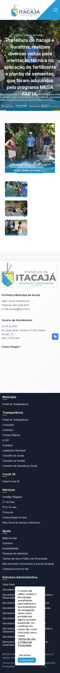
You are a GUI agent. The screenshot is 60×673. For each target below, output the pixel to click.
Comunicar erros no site (15, 568)
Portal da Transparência (15, 419)
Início (19, 35)
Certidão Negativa (12, 497)
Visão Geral (8, 584)
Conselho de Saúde (13, 455)
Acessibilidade (10, 548)
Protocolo (7, 512)
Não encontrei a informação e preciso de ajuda (28, 563)
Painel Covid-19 (10, 481)
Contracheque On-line (14, 517)
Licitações (8, 424)
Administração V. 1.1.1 (48, 664)
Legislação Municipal (13, 450)
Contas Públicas (11, 435)
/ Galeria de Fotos (32, 35)
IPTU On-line (9, 507)
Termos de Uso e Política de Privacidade (24, 558)
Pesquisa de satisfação (15, 553)
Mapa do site (9, 538)
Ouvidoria (7, 445)
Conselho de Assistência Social (19, 465)
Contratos (7, 430)
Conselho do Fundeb (13, 460)
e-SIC (5, 440)
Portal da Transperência (15, 404)
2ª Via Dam (8, 502)
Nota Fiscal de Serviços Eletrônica (21, 522)
